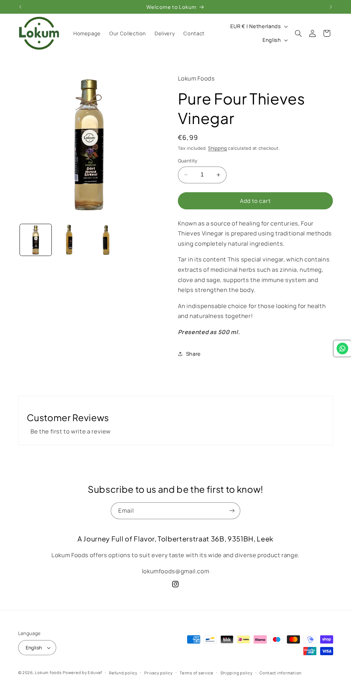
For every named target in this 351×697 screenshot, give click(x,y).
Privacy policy (158, 672)
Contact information (280, 672)
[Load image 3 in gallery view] (106, 240)
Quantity (187, 160)
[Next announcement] (330, 7)
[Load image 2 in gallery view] (71, 240)
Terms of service (197, 672)
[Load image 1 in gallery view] (35, 240)
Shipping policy (236, 672)
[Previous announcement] (20, 7)
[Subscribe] (232, 510)
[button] (298, 33)
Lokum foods (48, 672)
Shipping (217, 148)
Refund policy (123, 672)
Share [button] (193, 353)
